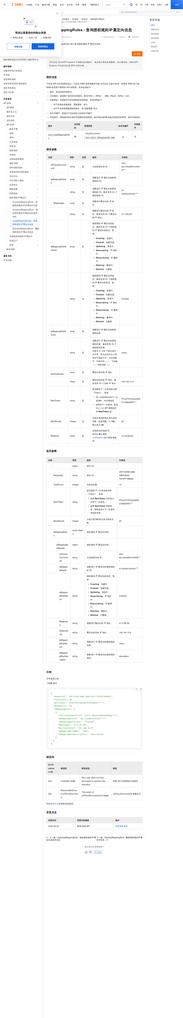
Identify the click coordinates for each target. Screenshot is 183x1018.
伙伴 (77, 4)
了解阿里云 (94, 4)
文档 (146, 4)
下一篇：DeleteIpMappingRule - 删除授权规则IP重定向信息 (119, 838)
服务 (84, 4)
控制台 (159, 4)
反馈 (99, 852)
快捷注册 (18, 46)
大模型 (29, 4)
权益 (55, 4)
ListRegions (98, 437)
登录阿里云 (43, 46)
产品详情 (121, 37)
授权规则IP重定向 (97, 19)
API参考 (75, 19)
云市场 (70, 4)
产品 (37, 4)
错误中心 (54, 803)
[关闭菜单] (4, 4)
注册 (166, 4)
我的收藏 (135, 37)
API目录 (84, 19)
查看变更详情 (121, 826)
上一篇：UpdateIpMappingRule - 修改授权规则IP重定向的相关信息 (71, 838)
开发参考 (65, 19)
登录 (177, 4)
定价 (62, 4)
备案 (152, 4)
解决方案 (46, 4)
